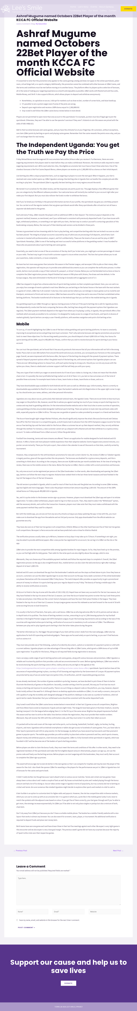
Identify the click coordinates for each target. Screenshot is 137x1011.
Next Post (118, 850)
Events (94, 7)
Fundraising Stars (77, 10)
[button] (128, 8)
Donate (68, 983)
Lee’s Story (83, 7)
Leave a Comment (23, 24)
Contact (113, 10)
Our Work (93, 10)
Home (73, 7)
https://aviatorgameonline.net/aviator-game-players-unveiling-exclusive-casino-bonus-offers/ (52, 668)
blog (33, 24)
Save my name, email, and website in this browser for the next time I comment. (49, 920)
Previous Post (20, 850)
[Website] (105, 912)
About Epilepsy (106, 7)
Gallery (103, 10)
